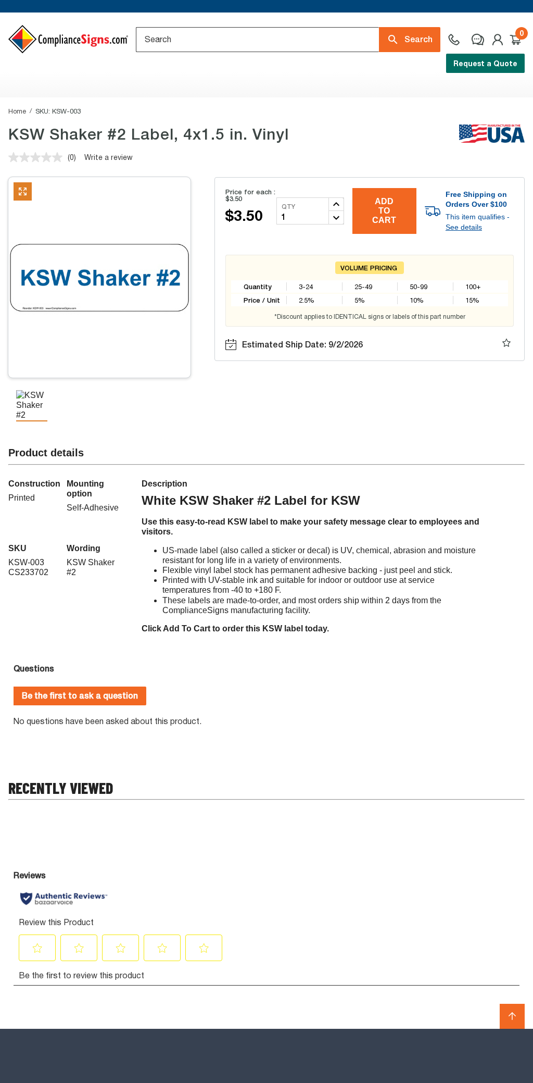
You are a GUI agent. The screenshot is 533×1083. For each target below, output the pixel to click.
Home (17, 111)
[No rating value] (38, 157)
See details (464, 227)
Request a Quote (485, 63)
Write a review (108, 157)
